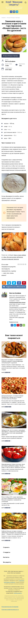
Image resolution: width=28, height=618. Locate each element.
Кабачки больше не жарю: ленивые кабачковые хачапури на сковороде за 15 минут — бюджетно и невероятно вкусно (14, 532)
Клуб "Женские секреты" (14, 3)
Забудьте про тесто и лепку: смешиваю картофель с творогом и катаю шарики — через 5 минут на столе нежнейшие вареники (14, 432)
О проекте (6, 547)
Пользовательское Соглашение (10, 606)
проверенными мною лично (17, 302)
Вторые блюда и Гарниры (10, 56)
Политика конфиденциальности (10, 609)
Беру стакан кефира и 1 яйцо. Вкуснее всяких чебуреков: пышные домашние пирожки (14, 257)
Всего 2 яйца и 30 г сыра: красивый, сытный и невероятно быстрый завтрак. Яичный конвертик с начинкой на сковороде (14, 499)
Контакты (6, 557)
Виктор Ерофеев (15, 293)
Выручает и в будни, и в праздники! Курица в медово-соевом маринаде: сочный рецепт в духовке (12, 361)
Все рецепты (7, 562)
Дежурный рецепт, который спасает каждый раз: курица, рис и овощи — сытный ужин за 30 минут (12, 397)
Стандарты (6, 552)
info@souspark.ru (18, 593)
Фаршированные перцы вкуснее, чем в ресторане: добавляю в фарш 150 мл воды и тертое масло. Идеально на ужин (13, 466)
